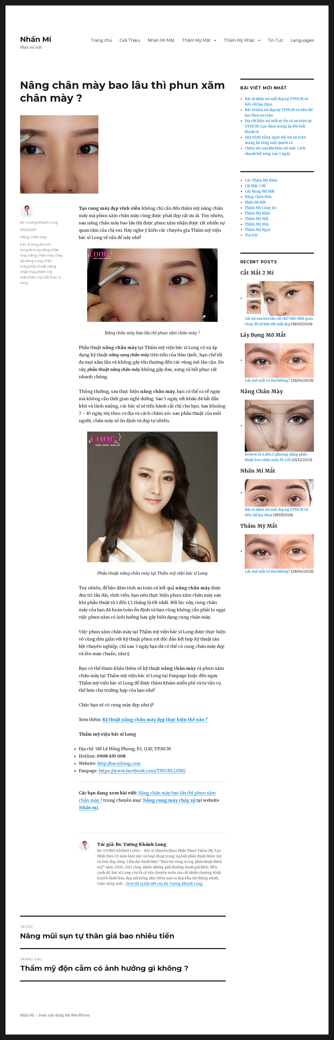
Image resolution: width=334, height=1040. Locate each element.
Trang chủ (101, 40)
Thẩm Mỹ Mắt (196, 40)
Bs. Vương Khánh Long (39, 222)
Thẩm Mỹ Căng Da (260, 208)
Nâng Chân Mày (33, 237)
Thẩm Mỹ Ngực (258, 230)
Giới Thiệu (130, 40)
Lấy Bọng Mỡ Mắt (260, 191)
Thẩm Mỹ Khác (239, 40)
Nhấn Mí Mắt (161, 40)
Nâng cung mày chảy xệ (169, 800)
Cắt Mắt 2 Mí (255, 186)
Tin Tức (275, 40)
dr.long (34, 250)
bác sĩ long (29, 244)
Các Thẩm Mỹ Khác (261, 180)
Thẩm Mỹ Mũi (257, 224)
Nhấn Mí (35, 39)
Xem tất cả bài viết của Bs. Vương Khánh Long (164, 883)
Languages (302, 40)
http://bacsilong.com (119, 763)
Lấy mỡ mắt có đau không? (268, 380)
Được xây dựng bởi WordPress (64, 1015)
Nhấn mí (88, 807)
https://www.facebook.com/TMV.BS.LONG (142, 770)
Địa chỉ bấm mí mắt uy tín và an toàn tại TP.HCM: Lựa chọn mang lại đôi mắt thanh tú (278, 126)
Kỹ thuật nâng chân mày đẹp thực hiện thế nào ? (154, 719)
